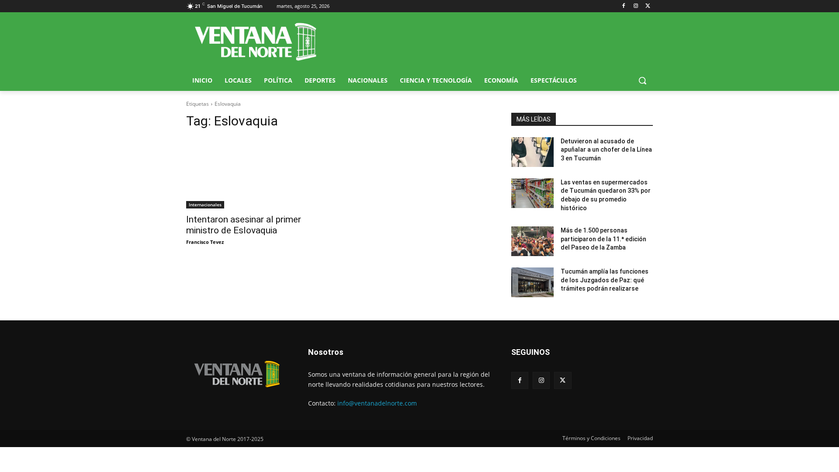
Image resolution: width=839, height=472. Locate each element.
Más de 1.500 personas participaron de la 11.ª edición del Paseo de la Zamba (603, 239)
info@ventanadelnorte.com (377, 403)
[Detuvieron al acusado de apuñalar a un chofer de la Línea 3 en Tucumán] (532, 152)
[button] (642, 80)
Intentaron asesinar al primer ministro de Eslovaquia (243, 225)
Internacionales (205, 204)
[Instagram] (636, 6)
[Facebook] (624, 6)
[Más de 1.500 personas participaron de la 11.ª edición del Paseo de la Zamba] (532, 241)
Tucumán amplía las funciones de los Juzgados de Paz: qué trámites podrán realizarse (604, 280)
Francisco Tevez (205, 242)
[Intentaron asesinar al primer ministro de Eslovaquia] (257, 173)
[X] (648, 6)
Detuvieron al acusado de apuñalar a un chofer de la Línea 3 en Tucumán (606, 150)
